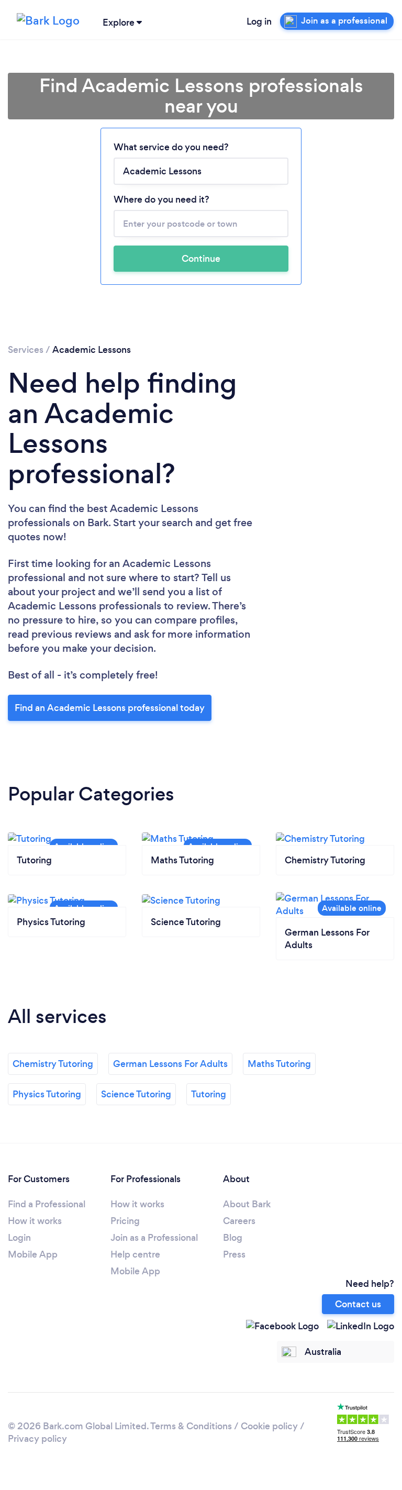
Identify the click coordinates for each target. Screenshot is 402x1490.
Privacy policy (37, 1438)
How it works (35, 1221)
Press (234, 1254)
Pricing (125, 1221)
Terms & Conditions (191, 1426)
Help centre (135, 1254)
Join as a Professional (154, 1237)
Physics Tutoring (47, 1094)
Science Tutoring (136, 1094)
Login (19, 1237)
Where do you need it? (161, 199)
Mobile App (33, 1254)
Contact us (358, 1304)
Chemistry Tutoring (53, 1064)
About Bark (247, 1204)
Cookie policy (269, 1426)
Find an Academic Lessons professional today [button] (110, 708)
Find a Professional (46, 1204)
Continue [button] (201, 258)
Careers (239, 1221)
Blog (232, 1237)
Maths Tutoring (279, 1064)
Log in (259, 21)
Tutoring (208, 1094)
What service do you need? (171, 147)
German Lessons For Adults (170, 1064)
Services (25, 349)
